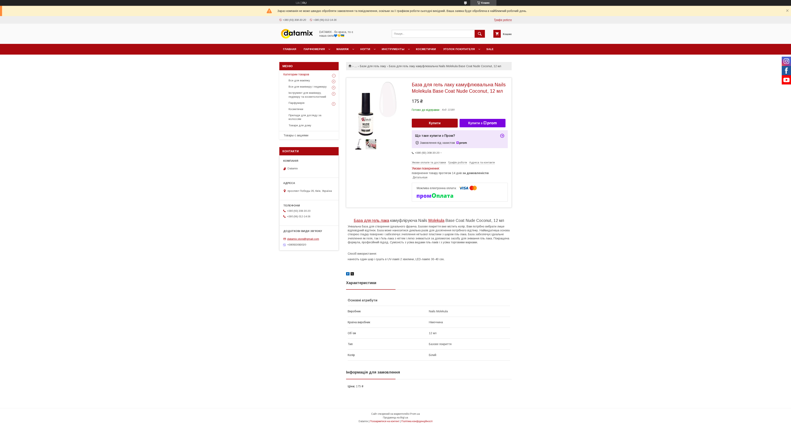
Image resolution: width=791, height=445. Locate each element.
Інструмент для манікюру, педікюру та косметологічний (307, 94)
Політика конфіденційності (417, 421)
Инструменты (393, 49)
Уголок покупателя (459, 49)
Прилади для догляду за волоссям (305, 117)
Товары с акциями (295, 135)
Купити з (475, 123)
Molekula (436, 220)
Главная (289, 49)
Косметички (426, 49)
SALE (490, 49)
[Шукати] (480, 34)
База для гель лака (371, 220)
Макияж (342, 49)
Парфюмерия (314, 49)
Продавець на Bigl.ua (395, 417)
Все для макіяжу (299, 80)
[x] (352, 274)
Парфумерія (296, 102)
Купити (435, 123)
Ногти (365, 49)
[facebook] (348, 274)
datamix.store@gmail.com (303, 238)
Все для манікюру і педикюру (308, 86)
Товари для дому (300, 125)
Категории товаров (296, 74)
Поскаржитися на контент (384, 421)
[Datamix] (296, 38)
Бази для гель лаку (373, 66)
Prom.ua (415, 413)
